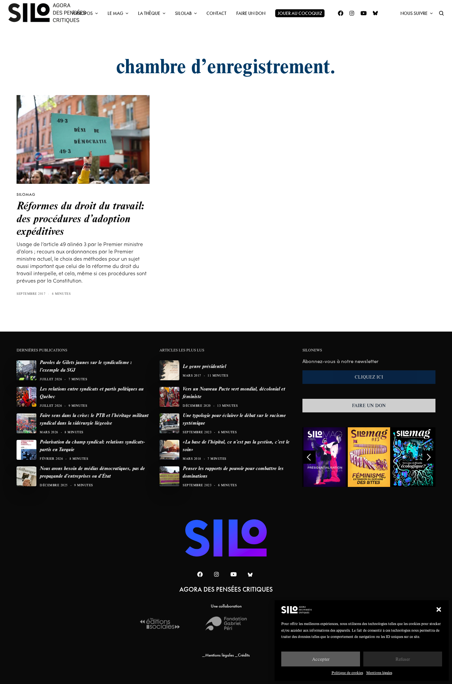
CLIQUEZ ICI (369, 377)
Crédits (244, 655)
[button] (438, 609)
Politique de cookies (347, 672)
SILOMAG (26, 194)
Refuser (402, 659)
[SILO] (50, 13)
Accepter (321, 659)
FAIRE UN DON (369, 405)
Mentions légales (379, 672)
